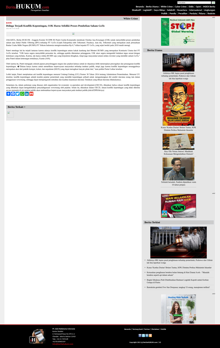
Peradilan (182, 13)
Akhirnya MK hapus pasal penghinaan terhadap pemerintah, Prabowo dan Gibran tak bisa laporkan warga (178, 76)
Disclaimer (155, 329)
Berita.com (150, 342)
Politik (164, 13)
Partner (147, 329)
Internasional (195, 10)
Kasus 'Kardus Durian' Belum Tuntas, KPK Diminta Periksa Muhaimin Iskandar (179, 267)
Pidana (202, 13)
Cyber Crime (181, 7)
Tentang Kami (137, 329)
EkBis (191, 7)
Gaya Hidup (159, 10)
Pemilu (173, 13)
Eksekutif (136, 10)
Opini (198, 7)
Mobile (163, 329)
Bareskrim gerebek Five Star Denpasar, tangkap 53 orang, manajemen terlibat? (178, 287)
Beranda (140, 7)
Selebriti (171, 10)
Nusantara (182, 10)
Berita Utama (152, 7)
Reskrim (211, 13)
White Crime (167, 7)
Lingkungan (209, 10)
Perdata (193, 13)
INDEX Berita (209, 7)
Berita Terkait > (16, 106)
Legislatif (147, 10)
